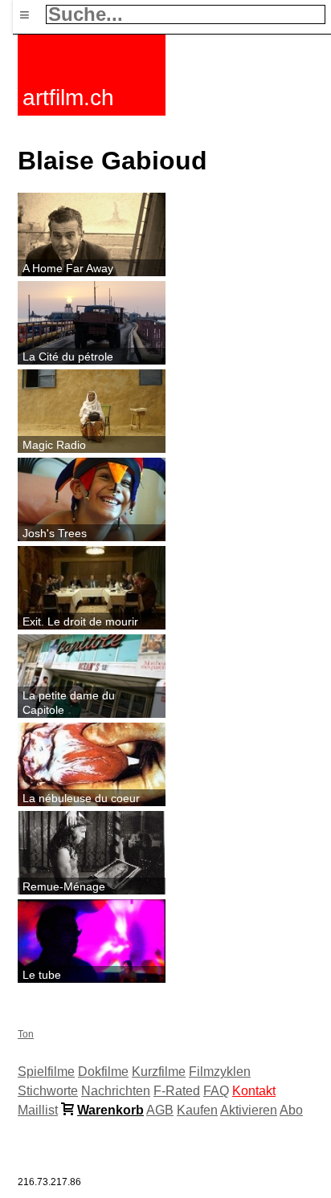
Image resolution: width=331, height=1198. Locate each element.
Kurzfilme (159, 1071)
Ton (26, 1034)
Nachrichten (115, 1091)
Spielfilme (46, 1071)
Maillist (38, 1110)
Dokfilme (103, 1071)
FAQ (216, 1091)
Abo (291, 1110)
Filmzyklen (220, 1071)
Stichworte (48, 1091)
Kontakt (254, 1091)
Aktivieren (248, 1110)
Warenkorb (110, 1110)
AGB (160, 1110)
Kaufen (197, 1110)
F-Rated (176, 1091)
